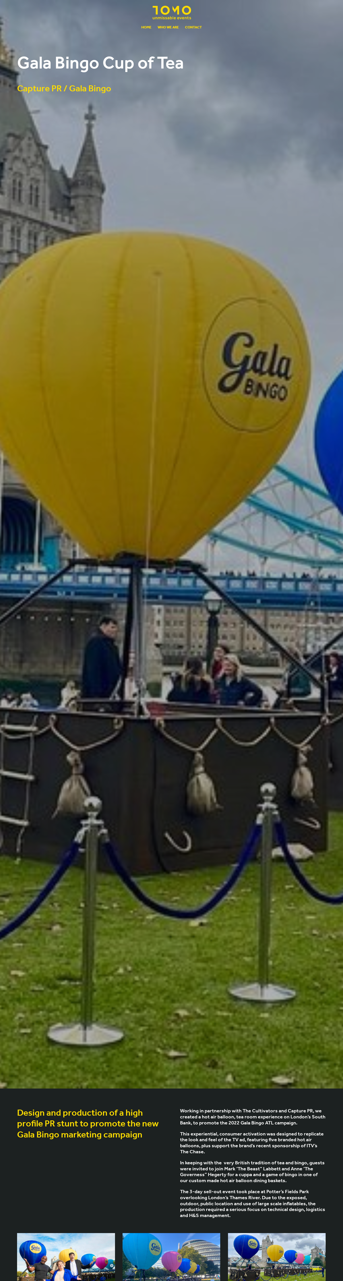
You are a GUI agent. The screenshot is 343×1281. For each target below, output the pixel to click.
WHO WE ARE (168, 28)
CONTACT (193, 28)
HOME (146, 28)
